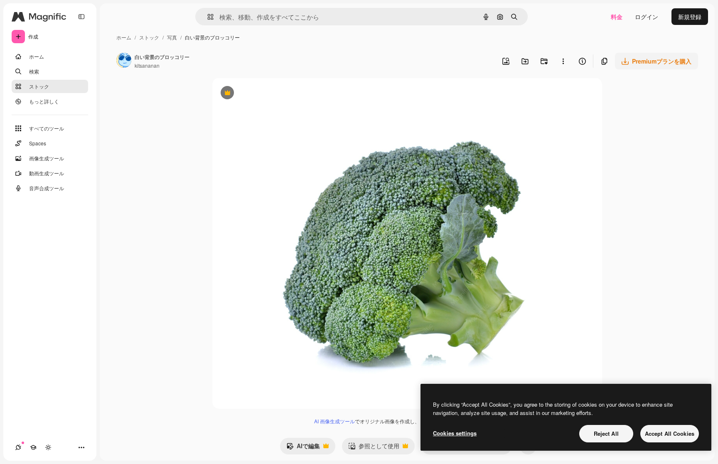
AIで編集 (303, 448)
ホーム (123, 37)
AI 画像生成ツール (334, 421)
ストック (149, 37)
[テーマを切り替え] (48, 447)
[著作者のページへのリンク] (123, 61)
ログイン (646, 16)
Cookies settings (455, 433)
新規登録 (689, 16)
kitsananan (147, 65)
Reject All (606, 433)
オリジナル (269, 93)
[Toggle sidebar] (81, 16)
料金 (616, 16)
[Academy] (33, 447)
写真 (172, 37)
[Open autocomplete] (207, 17)
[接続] (18, 447)
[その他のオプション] (563, 61)
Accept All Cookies (669, 433)
